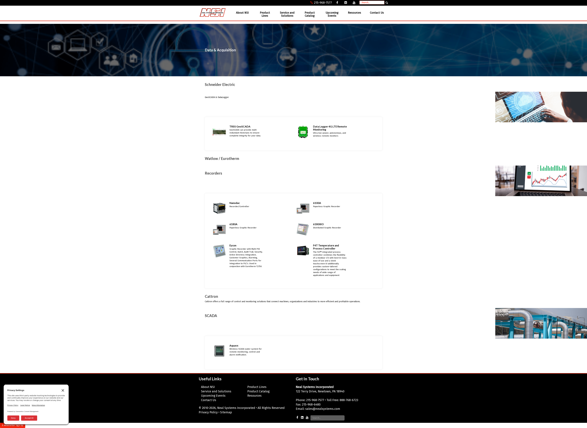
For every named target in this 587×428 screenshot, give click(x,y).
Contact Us (377, 12)
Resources (354, 12)
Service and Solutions (287, 14)
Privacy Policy (208, 412)
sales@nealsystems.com (322, 409)
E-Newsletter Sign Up (12, 425)
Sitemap (226, 412)
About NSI (242, 12)
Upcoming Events (332, 14)
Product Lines (265, 14)
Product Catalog (310, 14)
